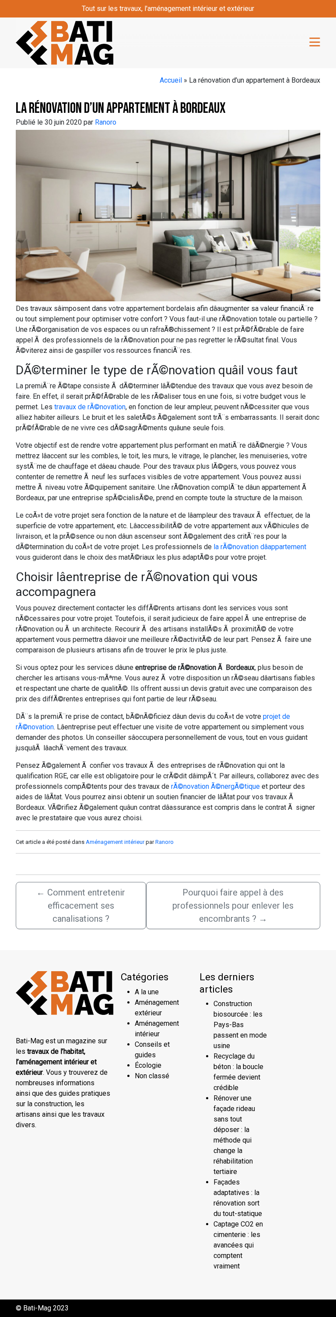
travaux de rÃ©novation (90, 407)
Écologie (148, 1065)
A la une (147, 992)
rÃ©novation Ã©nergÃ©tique (215, 786)
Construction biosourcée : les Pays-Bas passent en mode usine (240, 1025)
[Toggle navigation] (314, 42)
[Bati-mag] (64, 42)
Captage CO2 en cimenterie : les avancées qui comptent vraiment (238, 1245)
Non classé (152, 1076)
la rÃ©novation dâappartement (259, 547)
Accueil (171, 80)
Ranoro (105, 122)
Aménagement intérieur (115, 842)
